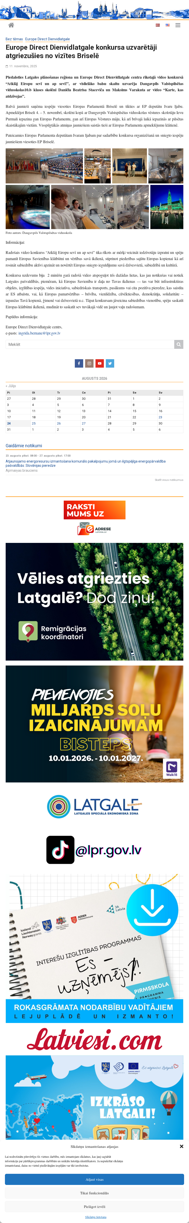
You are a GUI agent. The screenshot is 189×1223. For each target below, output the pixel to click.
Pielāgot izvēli (94, 1206)
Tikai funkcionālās (94, 1192)
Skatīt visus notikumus (169, 480)
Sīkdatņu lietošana (95, 1217)
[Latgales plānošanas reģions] (94, 10)
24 (9, 423)
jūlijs (11, 386)
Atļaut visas (95, 1179)
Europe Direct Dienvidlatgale (47, 39)
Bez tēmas (14, 39)
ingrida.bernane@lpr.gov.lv (39, 332)
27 (83, 423)
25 (33, 423)
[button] (181, 1146)
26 (59, 423)
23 (160, 417)
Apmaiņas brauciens (22, 470)
